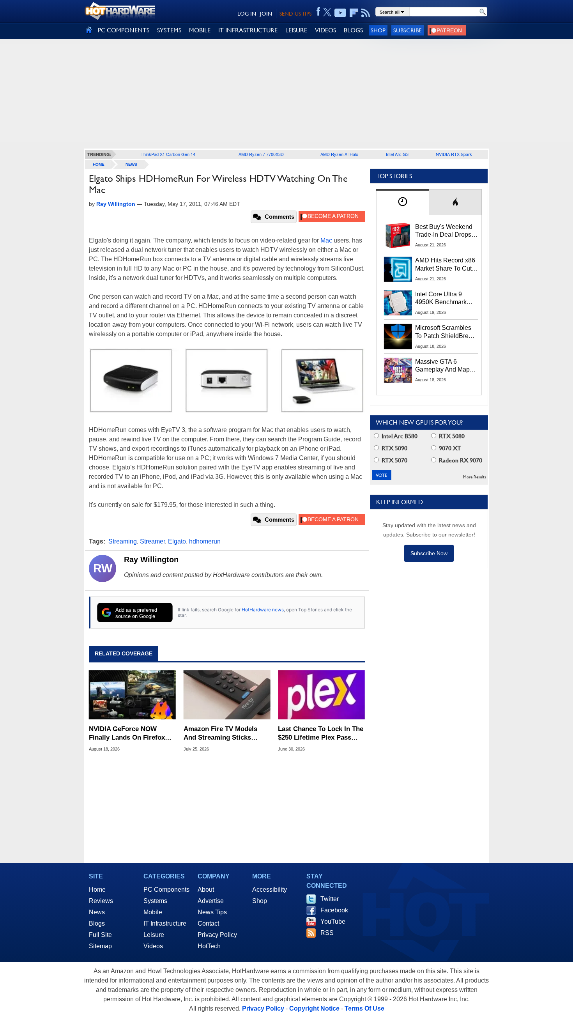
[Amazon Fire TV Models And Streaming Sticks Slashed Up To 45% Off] (227, 694)
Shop (378, 30)
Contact (208, 923)
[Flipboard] (354, 13)
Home (97, 889)
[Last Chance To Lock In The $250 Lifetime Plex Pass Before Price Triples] (321, 694)
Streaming (122, 541)
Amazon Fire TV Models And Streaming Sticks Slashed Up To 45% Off (220, 733)
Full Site (100, 934)
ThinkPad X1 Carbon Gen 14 (168, 154)
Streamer (152, 541)
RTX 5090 (393, 448)
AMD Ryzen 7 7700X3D (261, 154)
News (131, 164)
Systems (155, 901)
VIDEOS (325, 30)
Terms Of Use (364, 1008)
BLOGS (353, 30)
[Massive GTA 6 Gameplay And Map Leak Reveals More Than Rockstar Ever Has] (398, 370)
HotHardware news (263, 610)
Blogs (97, 923)
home (98, 164)
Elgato (177, 541)
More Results (474, 477)
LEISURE (296, 30)
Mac (326, 240)
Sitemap (100, 946)
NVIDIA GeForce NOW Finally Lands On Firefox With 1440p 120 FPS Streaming (127, 733)
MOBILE (199, 30)
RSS (327, 933)
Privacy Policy (217, 934)
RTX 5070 (393, 460)
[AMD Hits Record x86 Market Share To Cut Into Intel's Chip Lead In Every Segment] (398, 269)
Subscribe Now (428, 553)
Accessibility (269, 889)
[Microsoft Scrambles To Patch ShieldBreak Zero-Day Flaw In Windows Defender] (398, 336)
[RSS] (365, 13)
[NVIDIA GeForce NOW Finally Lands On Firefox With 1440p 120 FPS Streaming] (132, 694)
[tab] (402, 202)
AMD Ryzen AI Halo (339, 154)
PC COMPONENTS (123, 30)
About (206, 889)
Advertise (211, 901)
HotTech (209, 946)
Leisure (153, 934)
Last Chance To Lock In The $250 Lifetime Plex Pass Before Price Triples (320, 733)
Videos (153, 946)
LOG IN (246, 14)
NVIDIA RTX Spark (454, 154)
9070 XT (449, 448)
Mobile (152, 912)
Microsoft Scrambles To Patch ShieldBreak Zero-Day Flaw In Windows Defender (445, 332)
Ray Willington (151, 559)
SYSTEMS (169, 30)
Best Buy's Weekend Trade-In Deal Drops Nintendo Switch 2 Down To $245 (443, 231)
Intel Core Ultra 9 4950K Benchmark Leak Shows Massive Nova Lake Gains (444, 298)
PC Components (166, 889)
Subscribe (407, 30)
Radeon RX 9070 (459, 460)
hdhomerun (205, 541)
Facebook (334, 910)
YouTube (332, 921)
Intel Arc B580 (398, 436)
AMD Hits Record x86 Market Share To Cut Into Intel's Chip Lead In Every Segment (445, 265)
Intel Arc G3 (397, 154)
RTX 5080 (451, 436)
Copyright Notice (314, 1008)
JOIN (266, 14)
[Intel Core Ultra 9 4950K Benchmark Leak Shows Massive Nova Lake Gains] (398, 302)
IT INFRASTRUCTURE (248, 30)
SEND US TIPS (295, 14)
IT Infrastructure (164, 923)
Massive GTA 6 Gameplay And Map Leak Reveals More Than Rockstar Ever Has (442, 366)
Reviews (101, 901)
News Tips (212, 912)
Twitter (329, 899)
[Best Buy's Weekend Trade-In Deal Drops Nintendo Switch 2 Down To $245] (398, 235)
